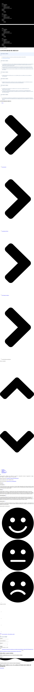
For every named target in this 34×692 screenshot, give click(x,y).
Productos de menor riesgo (8, 8)
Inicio (3, 3)
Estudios (3, 33)
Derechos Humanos (7, 7)
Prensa (3, 9)
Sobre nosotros (4, 4)
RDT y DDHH (4, 30)
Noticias (3, 10)
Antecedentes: (4, 470)
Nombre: (1, 638)
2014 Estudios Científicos (5, 295)
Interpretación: (4, 472)
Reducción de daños (7, 6)
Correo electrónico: (3, 640)
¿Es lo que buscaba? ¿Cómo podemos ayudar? (8, 634)
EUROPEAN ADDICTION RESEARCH (13, 478)
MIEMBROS (5, 15)
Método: (3, 471)
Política (5, 22)
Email (1, 656)
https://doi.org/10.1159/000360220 (11, 481)
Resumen (3, 469)
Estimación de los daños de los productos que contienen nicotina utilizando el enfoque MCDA (15, 649)
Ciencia (5, 11)
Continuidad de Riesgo (5, 231)
